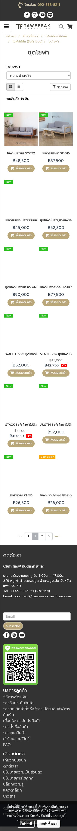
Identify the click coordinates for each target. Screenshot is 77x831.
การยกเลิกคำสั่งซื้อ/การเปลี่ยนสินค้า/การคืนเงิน (36, 712)
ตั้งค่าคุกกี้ (26, 824)
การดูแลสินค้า (14, 733)
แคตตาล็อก (12, 790)
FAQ (7, 745)
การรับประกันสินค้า (18, 703)
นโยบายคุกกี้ (57, 815)
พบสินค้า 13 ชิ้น (17, 98)
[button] (60, 26)
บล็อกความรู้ (13, 784)
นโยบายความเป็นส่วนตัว (22, 772)
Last (57, 536)
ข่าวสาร (9, 796)
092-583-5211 (48, 4)
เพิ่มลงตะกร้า (23, 168)
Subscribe (13, 626)
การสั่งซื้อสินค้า (15, 727)
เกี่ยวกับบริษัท (14, 760)
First (21, 536)
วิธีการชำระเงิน (15, 697)
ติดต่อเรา (10, 766)
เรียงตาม (15, 67)
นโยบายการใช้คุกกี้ (18, 778)
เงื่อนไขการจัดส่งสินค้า (21, 721)
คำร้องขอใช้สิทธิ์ (16, 739)
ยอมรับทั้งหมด (49, 824)
